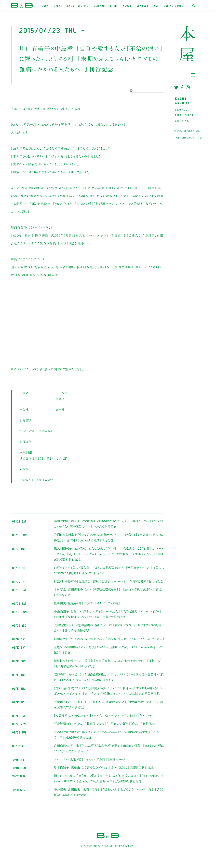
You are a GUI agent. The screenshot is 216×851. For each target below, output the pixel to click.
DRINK (114, 5)
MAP (156, 5)
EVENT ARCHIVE (78, 5)
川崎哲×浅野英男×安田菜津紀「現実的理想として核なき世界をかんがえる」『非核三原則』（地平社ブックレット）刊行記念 (107, 663)
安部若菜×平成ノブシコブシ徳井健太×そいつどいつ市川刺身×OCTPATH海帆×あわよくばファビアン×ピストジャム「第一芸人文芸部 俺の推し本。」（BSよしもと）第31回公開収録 (108, 691)
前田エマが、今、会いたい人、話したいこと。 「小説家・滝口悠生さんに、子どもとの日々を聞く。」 (109, 638)
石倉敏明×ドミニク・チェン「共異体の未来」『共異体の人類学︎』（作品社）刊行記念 (104, 723)
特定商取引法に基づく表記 (187, 131)
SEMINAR (99, 5)
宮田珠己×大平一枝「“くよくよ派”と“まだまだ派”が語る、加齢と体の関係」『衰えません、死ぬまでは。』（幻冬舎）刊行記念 (109, 748)
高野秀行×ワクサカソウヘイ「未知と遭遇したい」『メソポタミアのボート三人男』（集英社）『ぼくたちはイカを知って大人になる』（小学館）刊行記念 (109, 677)
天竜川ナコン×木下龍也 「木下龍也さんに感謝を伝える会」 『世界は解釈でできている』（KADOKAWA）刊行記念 (109, 704)
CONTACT (143, 5)
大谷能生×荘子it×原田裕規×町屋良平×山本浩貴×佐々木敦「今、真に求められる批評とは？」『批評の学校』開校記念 (108, 628)
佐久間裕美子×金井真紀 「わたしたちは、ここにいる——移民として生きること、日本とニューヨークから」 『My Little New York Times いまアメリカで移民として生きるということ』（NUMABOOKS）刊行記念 (109, 554)
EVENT (58, 5)
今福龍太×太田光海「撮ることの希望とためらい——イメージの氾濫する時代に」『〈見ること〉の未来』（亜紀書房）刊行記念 (109, 734)
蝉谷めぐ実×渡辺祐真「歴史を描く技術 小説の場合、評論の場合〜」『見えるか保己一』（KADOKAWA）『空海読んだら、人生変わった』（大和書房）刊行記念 (109, 778)
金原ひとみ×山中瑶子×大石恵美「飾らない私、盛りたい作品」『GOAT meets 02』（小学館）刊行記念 (108, 650)
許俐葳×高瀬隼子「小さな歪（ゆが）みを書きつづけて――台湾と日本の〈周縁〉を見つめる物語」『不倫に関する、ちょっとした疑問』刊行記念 (108, 537)
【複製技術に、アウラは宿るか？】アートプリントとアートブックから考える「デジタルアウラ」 (104, 715)
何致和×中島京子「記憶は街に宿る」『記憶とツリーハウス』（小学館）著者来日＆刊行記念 (108, 581)
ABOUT (127, 5)
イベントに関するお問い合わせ (188, 138)
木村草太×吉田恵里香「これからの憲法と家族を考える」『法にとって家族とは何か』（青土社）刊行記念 (108, 592)
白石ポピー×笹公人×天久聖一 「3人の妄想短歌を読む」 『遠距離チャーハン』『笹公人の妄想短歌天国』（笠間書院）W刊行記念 (109, 570)
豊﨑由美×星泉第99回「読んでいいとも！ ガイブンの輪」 (87, 603)
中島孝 (60, 399)
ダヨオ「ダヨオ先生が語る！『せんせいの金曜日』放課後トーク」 (90, 759)
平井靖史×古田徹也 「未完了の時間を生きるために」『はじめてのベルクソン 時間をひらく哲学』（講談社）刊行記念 (108, 792)
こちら (78, 369)
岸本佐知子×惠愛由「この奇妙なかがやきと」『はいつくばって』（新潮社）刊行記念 (104, 767)
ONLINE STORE (174, 5)
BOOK (45, 5)
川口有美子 (63, 393)
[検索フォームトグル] (193, 5)
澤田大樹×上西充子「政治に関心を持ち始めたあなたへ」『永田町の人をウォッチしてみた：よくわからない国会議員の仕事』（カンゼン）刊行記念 (108, 523)
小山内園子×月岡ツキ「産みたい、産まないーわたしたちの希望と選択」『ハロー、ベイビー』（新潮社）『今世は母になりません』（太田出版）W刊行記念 (107, 614)
